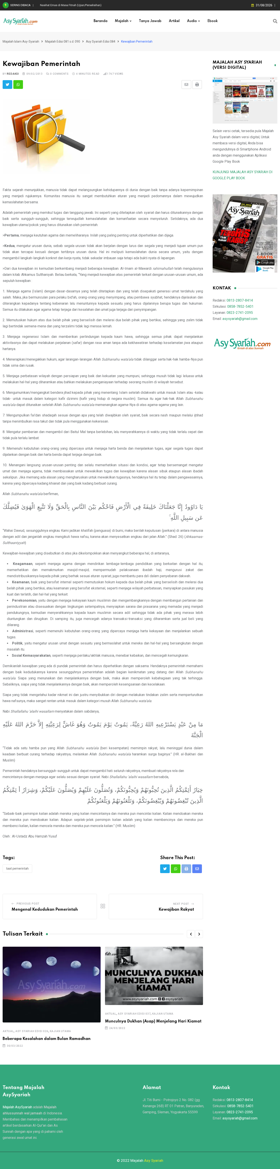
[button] (191, 934)
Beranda (100, 21)
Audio (192, 21)
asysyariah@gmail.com (239, 319)
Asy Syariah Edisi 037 (134, 1013)
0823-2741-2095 (240, 313)
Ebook (212, 21)
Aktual (8, 1031)
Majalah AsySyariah (17, 1107)
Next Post (181, 903)
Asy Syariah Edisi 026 (31, 1031)
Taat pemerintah (17, 868)
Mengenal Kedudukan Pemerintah (45, 910)
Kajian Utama (60, 1031)
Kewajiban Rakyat (176, 910)
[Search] (275, 21)
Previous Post (28, 903)
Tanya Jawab (150, 21)
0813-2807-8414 (240, 300)
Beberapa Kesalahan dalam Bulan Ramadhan (47, 1039)
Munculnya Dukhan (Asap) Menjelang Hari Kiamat (153, 1021)
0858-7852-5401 (240, 306)
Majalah (121, 21)
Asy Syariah (153, 1160)
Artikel (174, 21)
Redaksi (13, 73)
